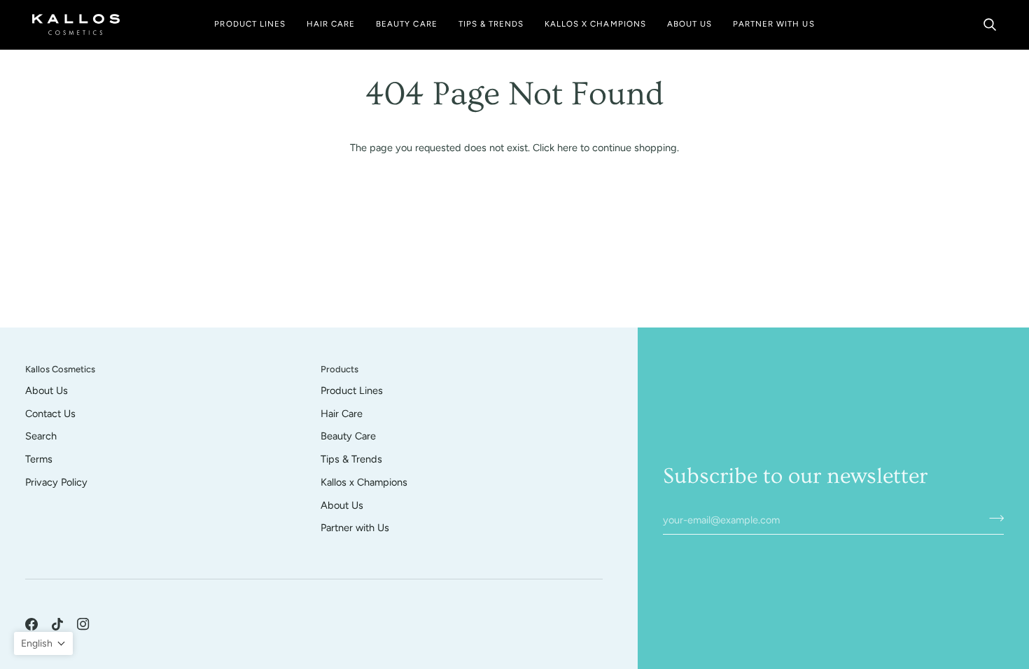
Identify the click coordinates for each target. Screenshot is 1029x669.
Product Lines (352, 390)
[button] (249, 24)
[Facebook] (31, 624)
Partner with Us (355, 527)
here (567, 147)
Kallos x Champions (364, 482)
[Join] (992, 518)
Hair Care (342, 413)
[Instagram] (83, 624)
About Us (46, 390)
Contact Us (50, 413)
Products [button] (339, 369)
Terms (38, 459)
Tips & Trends (351, 459)
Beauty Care (348, 436)
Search (41, 436)
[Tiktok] (57, 624)
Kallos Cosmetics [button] (60, 369)
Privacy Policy (56, 482)
